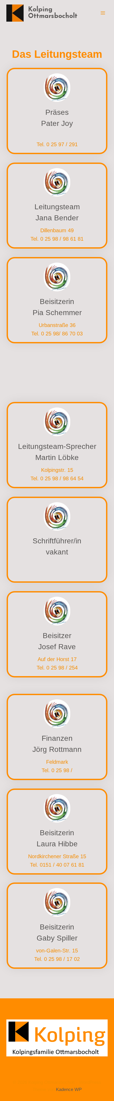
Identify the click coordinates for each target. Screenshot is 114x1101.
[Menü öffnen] (103, 13)
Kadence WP (69, 1089)
